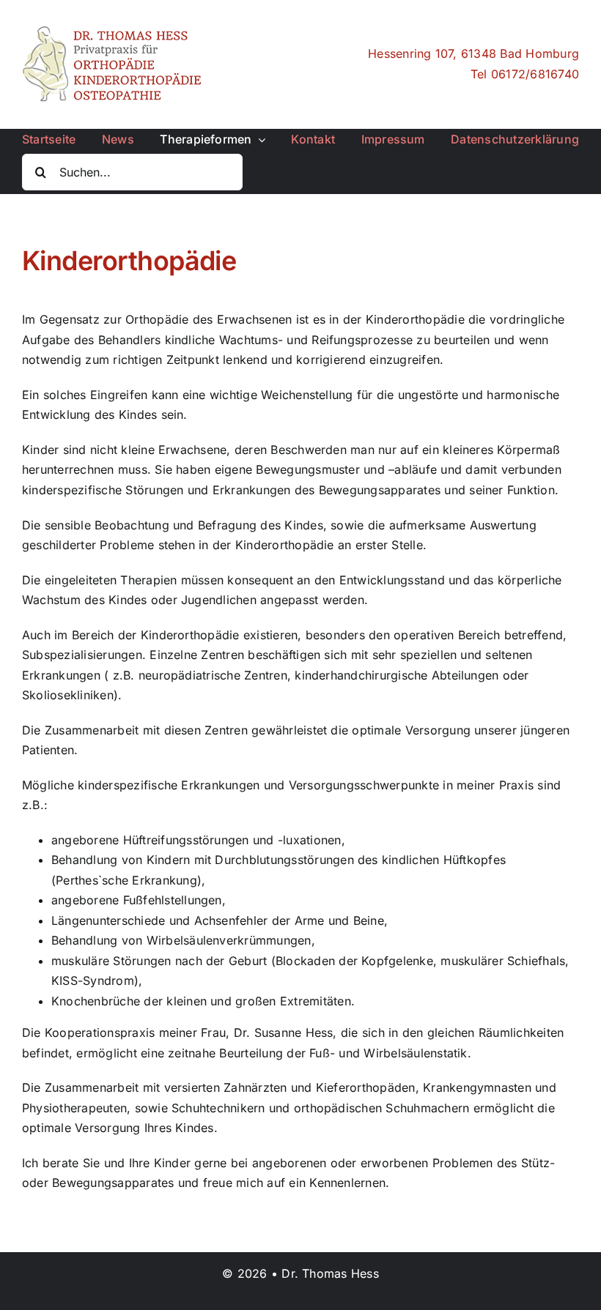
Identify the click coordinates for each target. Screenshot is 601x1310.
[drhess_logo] (113, 31)
